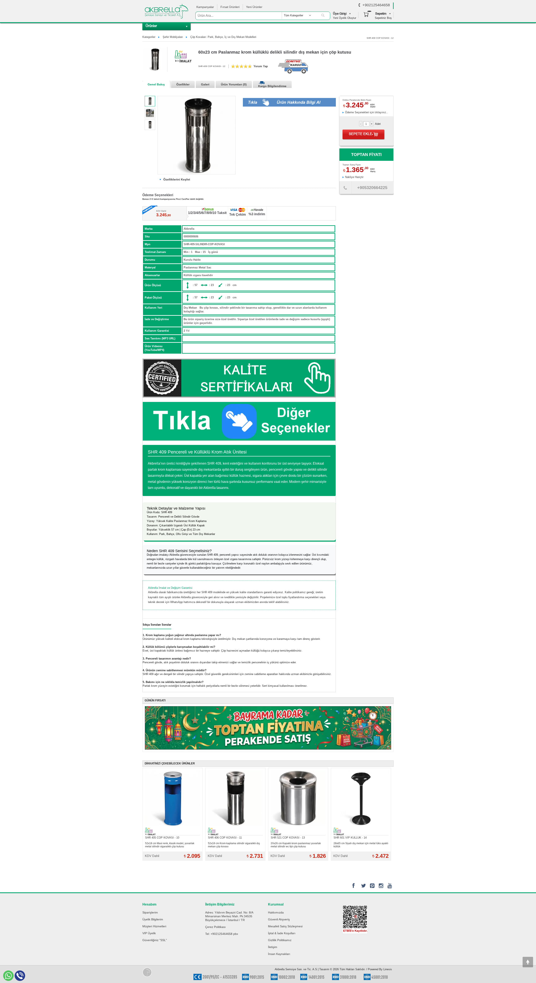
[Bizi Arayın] (359, 5)
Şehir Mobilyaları (173, 37)
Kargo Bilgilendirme (272, 86)
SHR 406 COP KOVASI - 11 (225, 837)
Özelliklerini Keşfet (176, 179)
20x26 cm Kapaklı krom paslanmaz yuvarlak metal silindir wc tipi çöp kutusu (296, 845)
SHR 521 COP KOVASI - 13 (288, 837)
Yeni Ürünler (254, 7)
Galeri (205, 84)
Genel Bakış (156, 84)
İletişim (272, 947)
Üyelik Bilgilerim (152, 919)
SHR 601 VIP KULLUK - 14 (350, 837)
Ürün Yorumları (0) (234, 84)
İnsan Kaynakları (279, 954)
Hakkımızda (276, 912)
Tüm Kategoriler (293, 15)
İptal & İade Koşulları (281, 933)
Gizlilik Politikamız (279, 940)
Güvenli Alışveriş (279, 919)
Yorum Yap (261, 66)
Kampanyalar (205, 7)
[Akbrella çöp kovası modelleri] (239, 421)
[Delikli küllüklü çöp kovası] (150, 125)
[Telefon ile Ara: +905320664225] (345, 189)
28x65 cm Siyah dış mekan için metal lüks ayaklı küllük (361, 845)
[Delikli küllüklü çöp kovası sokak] (150, 113)
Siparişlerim (150, 912)
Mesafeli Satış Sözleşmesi (285, 926)
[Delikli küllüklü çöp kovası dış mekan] (150, 101)
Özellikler (182, 84)
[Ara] (323, 15)
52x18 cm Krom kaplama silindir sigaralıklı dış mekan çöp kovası (234, 845)
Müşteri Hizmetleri (154, 926)
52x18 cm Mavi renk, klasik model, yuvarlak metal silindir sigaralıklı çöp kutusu (169, 845)
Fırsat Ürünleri (230, 7)
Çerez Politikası (215, 927)
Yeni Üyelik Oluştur (344, 17)
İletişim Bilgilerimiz (219, 904)
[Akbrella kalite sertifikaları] (239, 378)
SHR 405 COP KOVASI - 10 (162, 837)
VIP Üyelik (149, 933)
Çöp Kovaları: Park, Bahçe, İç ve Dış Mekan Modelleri (223, 37)
